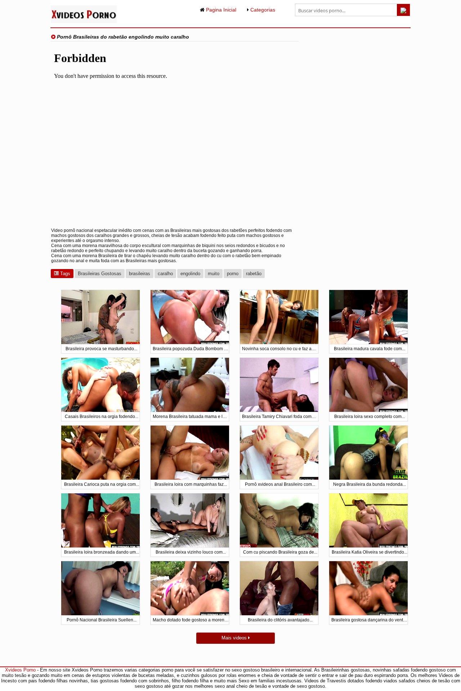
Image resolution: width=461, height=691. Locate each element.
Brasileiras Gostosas (99, 273)
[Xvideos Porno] (84, 21)
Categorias (262, 10)
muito (213, 273)
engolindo (190, 273)
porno (232, 273)
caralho (165, 273)
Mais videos (234, 638)
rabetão (253, 273)
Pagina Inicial (220, 10)
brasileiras (139, 273)
